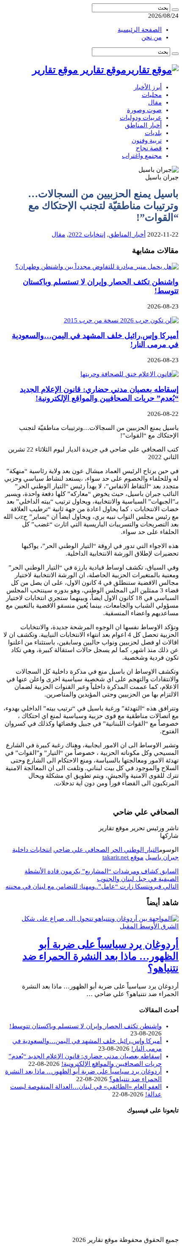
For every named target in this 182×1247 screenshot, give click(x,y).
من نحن (151, 37)
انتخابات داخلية (32, 849)
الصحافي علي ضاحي (81, 849)
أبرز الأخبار (148, 87)
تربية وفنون (147, 140)
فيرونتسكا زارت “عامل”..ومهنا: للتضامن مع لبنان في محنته (92, 886)
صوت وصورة (144, 110)
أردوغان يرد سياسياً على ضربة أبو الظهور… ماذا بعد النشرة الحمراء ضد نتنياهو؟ (100, 956)
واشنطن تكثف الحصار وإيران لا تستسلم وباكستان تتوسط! (85, 1026)
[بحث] (175, 9)
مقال (155, 102)
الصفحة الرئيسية (140, 29)
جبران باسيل (162, 857)
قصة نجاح (149, 148)
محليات (152, 94)
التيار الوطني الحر (135, 849)
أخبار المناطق (143, 125)
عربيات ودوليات (141, 117)
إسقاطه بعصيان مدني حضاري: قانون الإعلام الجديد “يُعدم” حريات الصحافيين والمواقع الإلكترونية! (99, 393)
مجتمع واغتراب (142, 155)
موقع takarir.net (122, 857)
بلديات (153, 132)
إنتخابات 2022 (87, 234)
